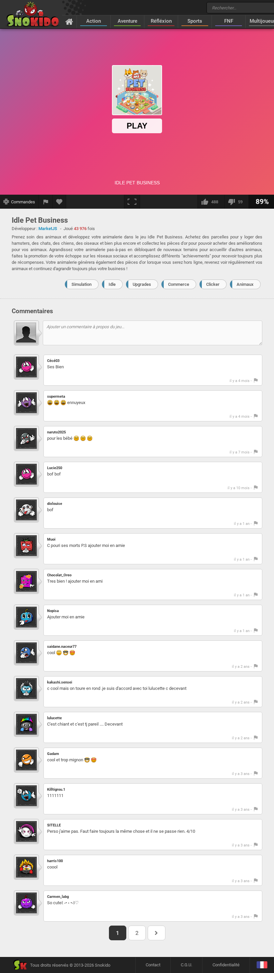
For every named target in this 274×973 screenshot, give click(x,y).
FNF (228, 21)
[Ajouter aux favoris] (59, 202)
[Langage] (262, 965)
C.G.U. (186, 964)
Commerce (178, 284)
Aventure (127, 21)
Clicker (213, 284)
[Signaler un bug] (46, 202)
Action (93, 21)
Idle (112, 284)
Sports (194, 21)
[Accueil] (69, 21)
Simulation (82, 284)
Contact (153, 964)
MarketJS (47, 228)
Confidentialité (226, 964)
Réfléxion (161, 21)
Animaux (245, 284)
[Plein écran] (132, 202)
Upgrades (142, 284)
